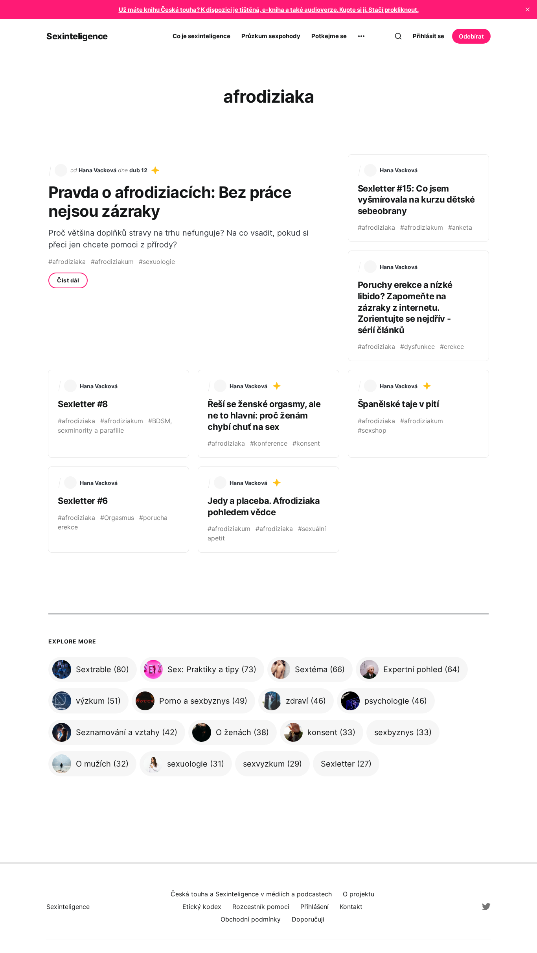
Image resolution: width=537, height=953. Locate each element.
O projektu (358, 894)
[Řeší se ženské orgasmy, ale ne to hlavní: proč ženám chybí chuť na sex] (268, 413)
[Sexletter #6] (118, 509)
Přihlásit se (428, 36)
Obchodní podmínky (251, 919)
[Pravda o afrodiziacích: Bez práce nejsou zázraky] (193, 258)
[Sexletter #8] (118, 413)
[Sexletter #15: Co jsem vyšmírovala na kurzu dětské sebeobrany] (418, 198)
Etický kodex (201, 907)
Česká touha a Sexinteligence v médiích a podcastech (251, 894)
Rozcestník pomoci (260, 907)
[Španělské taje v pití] (418, 413)
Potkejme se (329, 36)
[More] (361, 36)
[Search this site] (398, 36)
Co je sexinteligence (201, 36)
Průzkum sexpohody (270, 36)
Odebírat (471, 36)
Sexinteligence (77, 36)
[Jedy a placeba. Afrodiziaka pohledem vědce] (268, 509)
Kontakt (351, 907)
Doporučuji (308, 919)
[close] (527, 9)
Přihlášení (314, 907)
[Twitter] (486, 906)
